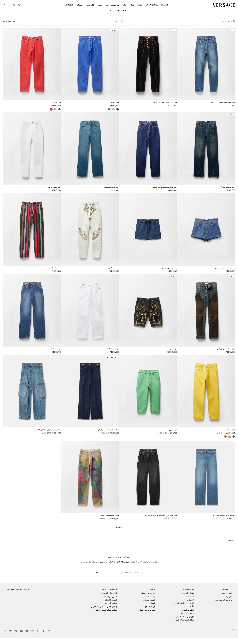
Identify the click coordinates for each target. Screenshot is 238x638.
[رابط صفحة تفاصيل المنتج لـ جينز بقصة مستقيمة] (90, 148)
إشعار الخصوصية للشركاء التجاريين (104, 606)
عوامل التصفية (226, 21)
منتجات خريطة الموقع (147, 610)
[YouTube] (27, 630)
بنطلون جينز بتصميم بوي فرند (108, 429)
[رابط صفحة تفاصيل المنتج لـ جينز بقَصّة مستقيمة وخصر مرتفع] (148, 148)
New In (164, 5)
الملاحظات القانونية (109, 593)
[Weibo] (10, 630)
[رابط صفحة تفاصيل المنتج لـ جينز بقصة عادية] (90, 310)
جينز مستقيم (114, 102)
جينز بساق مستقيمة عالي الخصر (223, 102)
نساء (132, 5)
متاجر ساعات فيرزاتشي (223, 600)
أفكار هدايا (90, 5)
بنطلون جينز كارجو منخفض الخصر (48, 429)
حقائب (139, 5)
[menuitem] (164, 4)
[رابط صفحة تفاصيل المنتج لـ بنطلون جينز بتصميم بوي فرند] (90, 391)
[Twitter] (38, 630)
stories (69, 5)
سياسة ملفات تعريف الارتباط (106, 610)
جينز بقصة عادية (113, 349)
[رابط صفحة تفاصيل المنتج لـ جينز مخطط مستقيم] (32, 229)
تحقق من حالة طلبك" (186, 613)
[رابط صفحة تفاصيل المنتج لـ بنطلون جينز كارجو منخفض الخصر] (32, 391)
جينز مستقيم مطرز (112, 268)
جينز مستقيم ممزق (228, 187)
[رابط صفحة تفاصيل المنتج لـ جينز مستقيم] (90, 64)
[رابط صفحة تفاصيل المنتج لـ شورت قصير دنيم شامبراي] (206, 229)
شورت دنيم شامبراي (169, 268)
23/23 (119, 527)
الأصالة (191, 606)
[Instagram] (49, 630)
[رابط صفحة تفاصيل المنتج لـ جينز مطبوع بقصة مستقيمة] (90, 477)
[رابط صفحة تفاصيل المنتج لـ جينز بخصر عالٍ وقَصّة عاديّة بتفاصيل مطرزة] (148, 477)
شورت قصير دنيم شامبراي (225, 268)
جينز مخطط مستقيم (53, 268)
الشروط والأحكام (110, 596)
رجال (125, 5)
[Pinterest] (32, 630)
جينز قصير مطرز (171, 349)
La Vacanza (152, 5)
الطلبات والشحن (188, 610)
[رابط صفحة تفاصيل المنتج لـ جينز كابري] (148, 391)
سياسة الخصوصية (110, 603)
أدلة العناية (190, 596)
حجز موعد (228, 596)
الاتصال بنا (190, 600)
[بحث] (19, 5)
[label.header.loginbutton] (9, 5)
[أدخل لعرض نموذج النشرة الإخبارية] (96, 572)
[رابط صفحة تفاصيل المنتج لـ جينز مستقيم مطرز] (90, 229)
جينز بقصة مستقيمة (111, 187)
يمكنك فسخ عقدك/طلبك (185, 620)
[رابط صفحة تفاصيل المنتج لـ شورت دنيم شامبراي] (148, 229)
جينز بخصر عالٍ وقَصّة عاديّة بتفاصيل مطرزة (161, 515)
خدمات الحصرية (188, 593)
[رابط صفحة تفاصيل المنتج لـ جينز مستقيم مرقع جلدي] (206, 310)
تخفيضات (80, 5)
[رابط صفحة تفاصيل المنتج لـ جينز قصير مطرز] (148, 310)
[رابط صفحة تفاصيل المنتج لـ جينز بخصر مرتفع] (32, 148)
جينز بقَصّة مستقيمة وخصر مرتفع (164, 187)
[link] (231, 540)
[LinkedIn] (21, 630)
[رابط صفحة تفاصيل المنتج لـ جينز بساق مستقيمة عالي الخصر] (206, 64)
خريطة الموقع (150, 606)
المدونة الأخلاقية (111, 600)
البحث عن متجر (226, 593)
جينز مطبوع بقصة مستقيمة (109, 515)
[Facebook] (43, 630)
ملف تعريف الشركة (148, 593)
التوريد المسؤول (149, 600)
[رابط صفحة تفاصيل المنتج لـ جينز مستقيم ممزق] (206, 148)
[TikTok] (5, 630)
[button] (4, 5)
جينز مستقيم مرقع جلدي (226, 349)
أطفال (100, 5)
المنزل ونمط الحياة (113, 5)
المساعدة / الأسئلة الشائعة (184, 603)
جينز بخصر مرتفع (54, 187)
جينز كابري (173, 429)
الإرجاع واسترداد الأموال (185, 616)
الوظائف (152, 603)
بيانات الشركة (150, 596)
